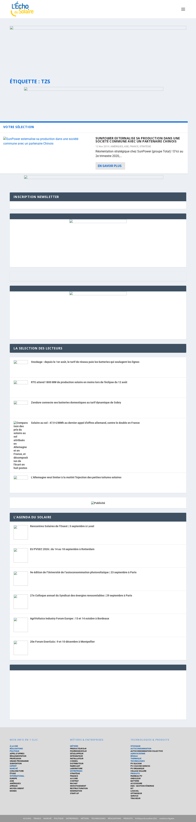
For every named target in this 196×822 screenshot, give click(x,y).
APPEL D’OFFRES (17, 753)
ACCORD (74, 778)
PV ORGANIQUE (137, 768)
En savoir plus (110, 166)
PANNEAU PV (136, 776)
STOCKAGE (135, 746)
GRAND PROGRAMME (19, 761)
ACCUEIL (27, 818)
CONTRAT (74, 781)
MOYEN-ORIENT (17, 788)
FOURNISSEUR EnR (78, 751)
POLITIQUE (14, 751)
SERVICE (134, 796)
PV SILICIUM (136, 763)
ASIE (126, 146)
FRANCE (134, 146)
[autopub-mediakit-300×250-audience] (98, 294)
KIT (132, 788)
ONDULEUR (135, 778)
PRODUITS (135, 773)
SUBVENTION (16, 763)
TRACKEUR (135, 798)
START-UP (74, 793)
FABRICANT (75, 766)
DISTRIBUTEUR (76, 763)
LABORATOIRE (76, 768)
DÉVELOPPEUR (76, 753)
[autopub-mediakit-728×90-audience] (93, 178)
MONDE (13, 791)
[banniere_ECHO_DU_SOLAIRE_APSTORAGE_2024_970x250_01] (98, 48)
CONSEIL (74, 761)
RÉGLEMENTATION (18, 756)
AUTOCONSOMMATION (141, 749)
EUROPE (13, 778)
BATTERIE (135, 781)
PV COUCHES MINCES (140, 766)
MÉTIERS (74, 746)
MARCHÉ (14, 768)
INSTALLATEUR (76, 758)
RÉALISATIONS (16, 749)
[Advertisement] (98, 694)
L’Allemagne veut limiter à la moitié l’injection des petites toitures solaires (76, 477)
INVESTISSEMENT (78, 786)
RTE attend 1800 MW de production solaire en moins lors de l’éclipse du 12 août (79, 382)
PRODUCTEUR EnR (78, 749)
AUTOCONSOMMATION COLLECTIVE (147, 751)
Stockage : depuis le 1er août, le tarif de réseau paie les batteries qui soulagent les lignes (85, 361)
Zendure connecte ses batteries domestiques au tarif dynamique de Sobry (76, 402)
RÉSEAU (134, 756)
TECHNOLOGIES (138, 761)
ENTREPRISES (76, 771)
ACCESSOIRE (136, 783)
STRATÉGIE (145, 146)
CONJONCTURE (17, 771)
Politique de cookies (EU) (146, 818)
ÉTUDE (13, 773)
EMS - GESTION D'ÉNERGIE (142, 786)
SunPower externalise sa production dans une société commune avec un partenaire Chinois (138, 139)
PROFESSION (15, 758)
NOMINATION (76, 791)
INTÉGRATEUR (76, 756)
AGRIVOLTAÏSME (138, 753)
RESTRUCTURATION (79, 788)
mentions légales (166, 818)
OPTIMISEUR (136, 793)
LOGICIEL (135, 791)
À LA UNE (14, 746)
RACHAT (74, 783)
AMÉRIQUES (117, 146)
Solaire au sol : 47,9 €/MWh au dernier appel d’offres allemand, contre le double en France (85, 422)
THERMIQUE (136, 758)
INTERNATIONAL (17, 776)
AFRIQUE (14, 786)
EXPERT (13, 766)
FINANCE (74, 776)
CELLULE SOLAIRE (138, 771)
